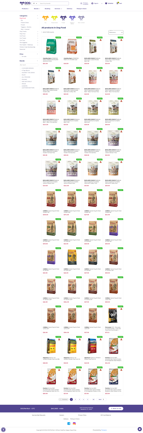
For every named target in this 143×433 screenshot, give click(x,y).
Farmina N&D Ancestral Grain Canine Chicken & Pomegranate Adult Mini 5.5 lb (72, 390)
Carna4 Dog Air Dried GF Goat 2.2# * (72, 269)
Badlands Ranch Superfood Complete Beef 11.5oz (72, 121)
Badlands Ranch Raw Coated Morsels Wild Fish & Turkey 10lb (72, 90)
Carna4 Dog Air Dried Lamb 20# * (72, 328)
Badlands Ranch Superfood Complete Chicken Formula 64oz (92, 151)
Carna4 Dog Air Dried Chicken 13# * (51, 211)
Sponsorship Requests (38, 415)
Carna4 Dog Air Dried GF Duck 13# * (51, 240)
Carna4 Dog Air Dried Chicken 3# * (92, 211)
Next (100, 399)
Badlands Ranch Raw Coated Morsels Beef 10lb (92, 60)
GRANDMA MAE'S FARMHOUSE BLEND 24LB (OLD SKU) (50, 60)
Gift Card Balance (106, 415)
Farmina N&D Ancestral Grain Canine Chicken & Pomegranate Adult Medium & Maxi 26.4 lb (113, 359)
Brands (36, 8)
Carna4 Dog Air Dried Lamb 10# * (113, 298)
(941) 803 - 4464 (57, 408)
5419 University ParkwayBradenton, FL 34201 (86, 408)
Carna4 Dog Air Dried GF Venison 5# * (92, 298)
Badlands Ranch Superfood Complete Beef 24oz (92, 121)
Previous (64, 399)
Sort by (111, 30)
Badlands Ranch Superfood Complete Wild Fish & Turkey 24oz (113, 182)
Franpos (104, 430)
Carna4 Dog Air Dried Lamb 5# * (92, 328)
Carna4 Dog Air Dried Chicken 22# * (72, 211)
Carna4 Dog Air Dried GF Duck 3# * (72, 240)
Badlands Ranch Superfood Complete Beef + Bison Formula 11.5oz (92, 90)
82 (93, 399)
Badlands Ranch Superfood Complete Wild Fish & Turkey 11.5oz (92, 182)
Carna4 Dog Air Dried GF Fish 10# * (113, 240)
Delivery (69, 8)
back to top (117, 408)
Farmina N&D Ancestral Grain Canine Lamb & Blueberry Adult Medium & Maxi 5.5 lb (113, 390)
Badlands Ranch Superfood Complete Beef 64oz (113, 121)
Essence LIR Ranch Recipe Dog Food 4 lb (92, 358)
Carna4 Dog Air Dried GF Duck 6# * (92, 240)
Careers (61, 415)
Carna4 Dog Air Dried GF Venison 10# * (113, 269)
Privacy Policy (82, 415)
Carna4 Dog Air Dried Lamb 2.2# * (51, 328)
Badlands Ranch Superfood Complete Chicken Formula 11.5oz (51, 151)
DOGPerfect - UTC (27, 408)
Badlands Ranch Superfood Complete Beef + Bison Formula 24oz (113, 90)
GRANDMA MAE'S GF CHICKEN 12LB (71, 59)
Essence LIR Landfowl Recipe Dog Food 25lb (51, 358)
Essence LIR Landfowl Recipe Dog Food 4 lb (72, 358)
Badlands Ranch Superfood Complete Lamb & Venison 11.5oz (113, 151)
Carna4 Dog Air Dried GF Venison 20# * (72, 298)
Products (25, 8)
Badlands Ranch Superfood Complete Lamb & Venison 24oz (51, 182)
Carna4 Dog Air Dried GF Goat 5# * (92, 269)
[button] (3, 430)
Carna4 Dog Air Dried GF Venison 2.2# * (51, 298)
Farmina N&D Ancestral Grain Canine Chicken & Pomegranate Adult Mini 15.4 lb (51, 390)
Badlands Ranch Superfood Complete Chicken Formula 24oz (72, 151)
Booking (47, 8)
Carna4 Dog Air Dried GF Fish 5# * (51, 269)
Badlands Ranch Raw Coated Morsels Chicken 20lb (51, 90)
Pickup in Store (81, 8)
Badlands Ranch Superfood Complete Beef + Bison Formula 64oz (51, 121)
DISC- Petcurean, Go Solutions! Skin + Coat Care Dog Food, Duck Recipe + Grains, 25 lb (113, 329)
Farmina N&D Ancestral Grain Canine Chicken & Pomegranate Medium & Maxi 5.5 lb (92, 390)
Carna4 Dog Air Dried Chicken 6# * (113, 211)
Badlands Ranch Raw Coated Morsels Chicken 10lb (113, 60)
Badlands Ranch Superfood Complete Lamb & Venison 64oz (72, 182)
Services (57, 8)
